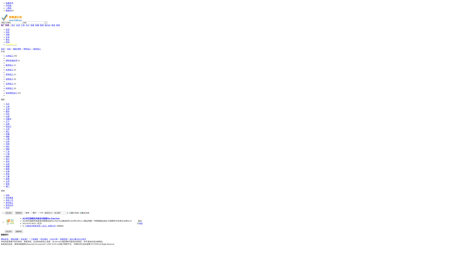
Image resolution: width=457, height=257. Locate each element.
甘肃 (8, 171)
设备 (32, 25)
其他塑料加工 (11, 93)
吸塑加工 (37, 49)
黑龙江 (8, 126)
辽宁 (8, 121)
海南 (8, 156)
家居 (53, 25)
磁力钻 (47, 25)
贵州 (8, 161)
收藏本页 (9, 3)
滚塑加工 (9, 79)
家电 (58, 25)
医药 (42, 25)
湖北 (8, 146)
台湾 (8, 181)
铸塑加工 (9, 88)
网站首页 (5, 239)
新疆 (8, 179)
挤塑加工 (9, 74)
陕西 (8, 169)
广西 (8, 154)
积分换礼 (44, 239)
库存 (8, 208)
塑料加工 (27, 49)
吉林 (8, 124)
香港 (8, 184)
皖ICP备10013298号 (78, 239)
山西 (8, 116)
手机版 (8, 6)
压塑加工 (9, 84)
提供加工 (9, 203)
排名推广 (24, 239)
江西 (8, 139)
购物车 (8, 11)
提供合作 (9, 205)
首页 (3, 49)
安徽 (8, 134)
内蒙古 (8, 119)
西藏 (8, 166)
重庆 (8, 111)
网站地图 (14, 239)
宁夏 (8, 176)
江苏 (8, 129)
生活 (18, 25)
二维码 (8, 8)
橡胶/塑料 (17, 49)
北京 (8, 104)
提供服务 (9, 198)
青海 (8, 174)
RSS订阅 (54, 239)
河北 (8, 114)
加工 (13, 25)
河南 (8, 144)
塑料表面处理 (11, 60)
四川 (8, 159)
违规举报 (63, 239)
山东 (8, 141)
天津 (8, 109)
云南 (8, 164)
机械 (37, 25)
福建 (8, 136)
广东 (8, 151)
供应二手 (9, 200)
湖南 (8, 149)
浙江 (8, 131)
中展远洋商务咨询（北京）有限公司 (40, 226)
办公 (28, 25)
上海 (8, 106)
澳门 (8, 186)
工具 (23, 25)
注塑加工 (9, 56)
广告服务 (34, 239)
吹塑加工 (9, 70)
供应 (9, 49)
